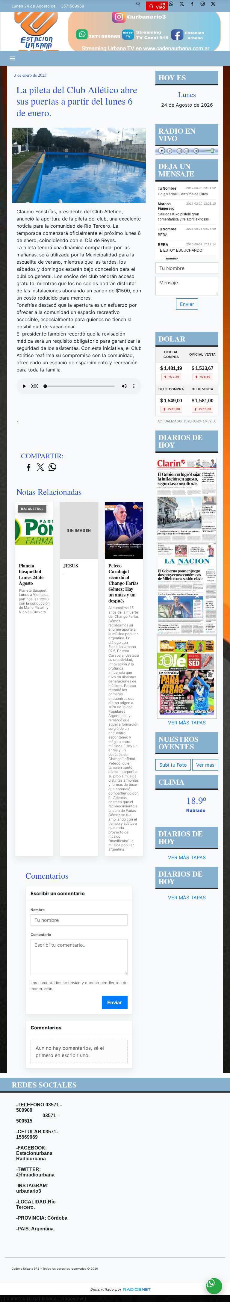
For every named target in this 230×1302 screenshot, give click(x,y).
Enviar (114, 1002)
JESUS (70, 566)
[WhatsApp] (173, 6)
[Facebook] (194, 6)
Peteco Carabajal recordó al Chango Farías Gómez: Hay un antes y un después (123, 583)
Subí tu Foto (173, 765)
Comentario (41, 934)
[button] (140, 6)
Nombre (38, 909)
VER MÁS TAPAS (187, 723)
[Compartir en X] (40, 467)
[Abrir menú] (12, 58)
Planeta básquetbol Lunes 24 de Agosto (31, 574)
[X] (184, 6)
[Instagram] (205, 6)
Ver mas (205, 765)
